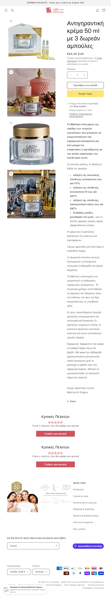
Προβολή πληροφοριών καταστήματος (80, 115)
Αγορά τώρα (85, 93)
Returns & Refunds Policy (86, 515)
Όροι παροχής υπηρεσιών (74, 585)
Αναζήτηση (78, 489)
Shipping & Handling (83, 509)
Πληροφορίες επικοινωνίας (93, 588)
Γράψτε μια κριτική (56, 433)
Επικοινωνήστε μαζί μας (85, 502)
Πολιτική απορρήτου (83, 522)
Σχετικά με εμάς (80, 496)
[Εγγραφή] (56, 545)
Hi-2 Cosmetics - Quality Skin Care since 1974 (65, 582)
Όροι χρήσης (79, 529)
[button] (6, 10)
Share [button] (73, 401)
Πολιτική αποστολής (96, 585)
